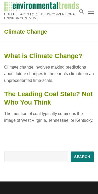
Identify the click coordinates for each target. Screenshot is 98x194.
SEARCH (82, 157)
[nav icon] (91, 11)
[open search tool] (81, 11)
